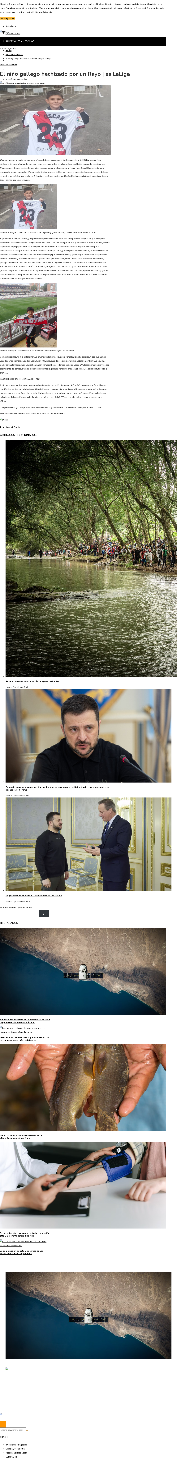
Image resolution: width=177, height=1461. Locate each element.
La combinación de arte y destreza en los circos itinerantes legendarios (21, 1252)
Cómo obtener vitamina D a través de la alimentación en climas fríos (21, 1137)
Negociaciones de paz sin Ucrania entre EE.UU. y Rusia (34, 895)
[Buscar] (44, 913)
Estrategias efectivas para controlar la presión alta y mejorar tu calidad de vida (25, 1234)
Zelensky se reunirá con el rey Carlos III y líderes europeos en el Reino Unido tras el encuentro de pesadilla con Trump (57, 788)
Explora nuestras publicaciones (16, 907)
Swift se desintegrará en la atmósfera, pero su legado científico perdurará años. (25, 1021)
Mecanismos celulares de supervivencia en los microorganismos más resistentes (24, 1039)
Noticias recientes (8, 64)
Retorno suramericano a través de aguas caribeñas (32, 681)
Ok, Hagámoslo (7, 18)
